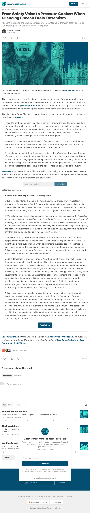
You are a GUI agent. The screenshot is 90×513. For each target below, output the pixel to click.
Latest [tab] (10, 405)
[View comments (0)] (12, 38)
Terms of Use (56, 469)
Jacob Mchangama (11, 10)
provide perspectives (30, 105)
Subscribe (73, 4)
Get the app (56, 502)
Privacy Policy (62, 471)
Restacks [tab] (17, 376)
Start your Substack (39, 502)
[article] (45, 416)
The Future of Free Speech (60, 337)
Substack (33, 508)
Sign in (84, 4)
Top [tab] (4, 405)
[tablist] (12, 375)
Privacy (49, 496)
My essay (6, 171)
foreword (19, 117)
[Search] (85, 405)
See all (6, 457)
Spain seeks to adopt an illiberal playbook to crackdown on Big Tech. (29, 414)
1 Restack (22, 351)
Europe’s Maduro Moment (14, 411)
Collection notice (65, 496)
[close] (67, 428)
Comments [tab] (7, 376)
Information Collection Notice (44, 471)
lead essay (68, 90)
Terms (55, 496)
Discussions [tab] (19, 405)
